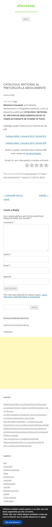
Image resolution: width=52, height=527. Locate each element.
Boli (5, 463)
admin (42, 177)
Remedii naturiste (11, 490)
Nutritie (6, 487)
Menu (26, 19)
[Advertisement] (26, 48)
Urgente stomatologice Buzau (16, 325)
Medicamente (31, 173)
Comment (9, 222)
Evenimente (8, 477)
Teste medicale (9, 497)
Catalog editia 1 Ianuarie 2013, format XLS (26, 136)
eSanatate (26, 5)
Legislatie (7, 480)
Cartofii (44, 195)
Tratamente (8, 501)
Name (7, 254)
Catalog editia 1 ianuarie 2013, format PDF (26, 143)
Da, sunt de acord (12, 522)
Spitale (6, 494)
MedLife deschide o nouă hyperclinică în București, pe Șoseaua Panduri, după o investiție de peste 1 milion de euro (26, 408)
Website (7, 276)
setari (43, 517)
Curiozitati (7, 466)
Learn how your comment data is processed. (25, 295)
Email (7, 265)
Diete (5, 473)
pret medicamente (11, 177)
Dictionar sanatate (11, 470)
